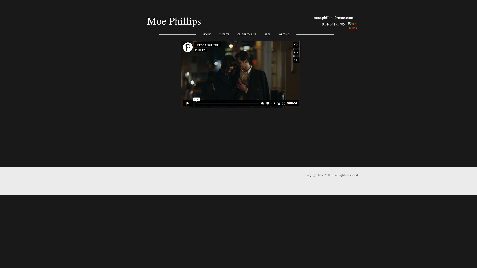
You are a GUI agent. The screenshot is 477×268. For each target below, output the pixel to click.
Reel (267, 34)
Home (207, 34)
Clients (224, 34)
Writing (284, 34)
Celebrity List (246, 34)
